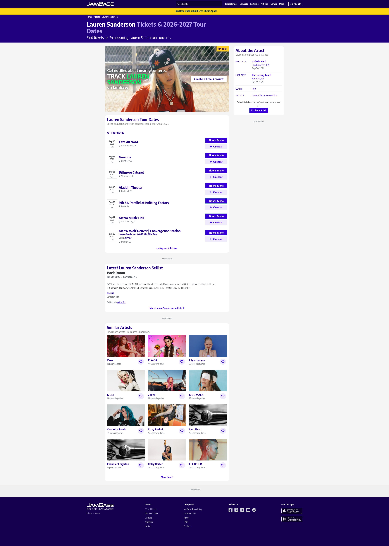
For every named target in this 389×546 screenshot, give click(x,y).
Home (89, 16)
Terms (97, 513)
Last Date (241, 75)
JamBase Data (190, 513)
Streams (149, 522)
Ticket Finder (151, 509)
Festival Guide (151, 513)
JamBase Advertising (193, 509)
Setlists (240, 96)
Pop (254, 88)
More (281, 3)
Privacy (89, 513)
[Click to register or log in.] (141, 362)
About (186, 517)
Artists (97, 16)
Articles (148, 517)
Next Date (241, 62)
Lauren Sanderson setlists (264, 95)
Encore (110, 293)
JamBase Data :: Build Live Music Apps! (196, 10)
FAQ (186, 522)
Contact (187, 526)
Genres (239, 89)
